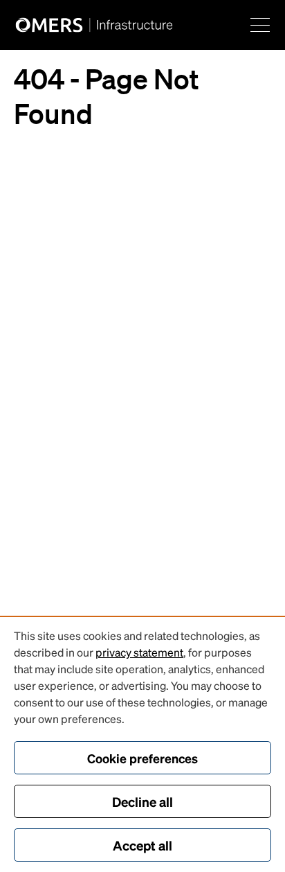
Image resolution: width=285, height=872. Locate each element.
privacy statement (139, 652)
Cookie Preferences (142, 758)
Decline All (142, 801)
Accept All (142, 845)
